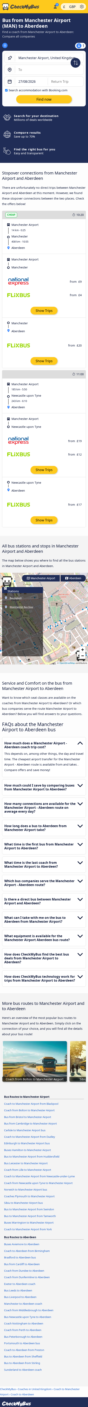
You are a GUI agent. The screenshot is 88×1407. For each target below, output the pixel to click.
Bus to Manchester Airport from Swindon (29, 1209)
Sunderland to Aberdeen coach (23, 1370)
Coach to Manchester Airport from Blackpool (31, 1104)
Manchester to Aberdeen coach (23, 1303)
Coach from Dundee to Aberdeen (24, 1270)
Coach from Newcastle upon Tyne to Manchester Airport (38, 1183)
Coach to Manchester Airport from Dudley (29, 1137)
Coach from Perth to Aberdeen (22, 1330)
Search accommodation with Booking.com (38, 90)
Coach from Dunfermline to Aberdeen (27, 1277)
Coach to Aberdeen (22, 1394)
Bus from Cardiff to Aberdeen (22, 1264)
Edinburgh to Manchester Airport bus (27, 1143)
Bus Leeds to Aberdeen (18, 1290)
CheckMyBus (8, 1389)
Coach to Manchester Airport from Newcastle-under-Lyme (39, 1176)
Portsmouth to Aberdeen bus (22, 1343)
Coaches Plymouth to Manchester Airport (29, 1196)
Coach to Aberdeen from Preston (24, 1350)
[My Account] (55, 6)
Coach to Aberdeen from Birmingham (27, 1251)
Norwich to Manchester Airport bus (25, 1189)
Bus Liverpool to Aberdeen (20, 1297)
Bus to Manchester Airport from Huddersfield (31, 1156)
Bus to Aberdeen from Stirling (22, 1363)
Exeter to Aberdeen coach (19, 1284)
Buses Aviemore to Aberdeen (21, 1244)
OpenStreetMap (67, 662)
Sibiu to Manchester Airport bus (23, 1203)
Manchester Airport (42, 578)
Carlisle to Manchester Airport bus (24, 1130)
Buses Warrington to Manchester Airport (29, 1222)
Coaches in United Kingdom (35, 1389)
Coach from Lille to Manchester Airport (27, 1170)
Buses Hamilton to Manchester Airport (27, 1150)
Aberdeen (75, 578)
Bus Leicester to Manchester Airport (26, 1163)
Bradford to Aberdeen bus (20, 1257)
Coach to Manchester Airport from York (28, 1229)
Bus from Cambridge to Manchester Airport (30, 1123)
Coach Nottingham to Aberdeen (23, 1323)
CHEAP (11, 214)
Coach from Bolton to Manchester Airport (29, 1110)
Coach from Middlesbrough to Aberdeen (28, 1310)
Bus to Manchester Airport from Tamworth (30, 1216)
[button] (82, 650)
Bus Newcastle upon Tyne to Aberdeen (27, 1317)
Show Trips (44, 310)
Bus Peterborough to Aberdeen (23, 1337)
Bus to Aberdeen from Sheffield (23, 1356)
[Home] (26, 7)
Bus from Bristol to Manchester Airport (27, 1117)
